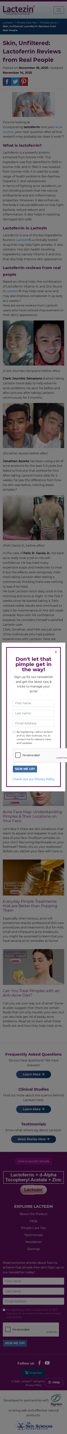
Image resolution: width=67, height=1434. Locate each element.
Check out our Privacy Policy (33, 779)
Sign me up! (25, 769)
